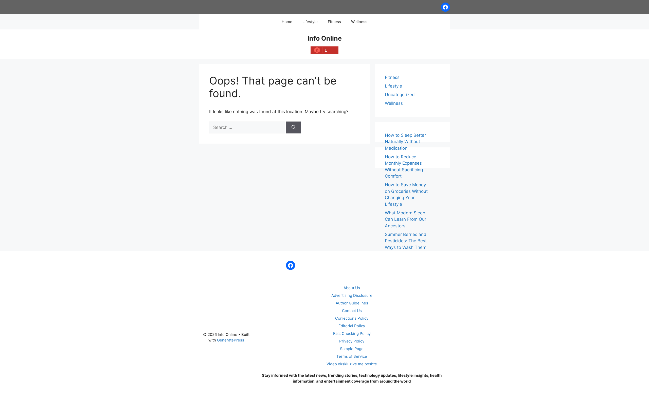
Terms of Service (351, 356)
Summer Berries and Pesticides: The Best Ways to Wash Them (406, 241)
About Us (352, 287)
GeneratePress (230, 340)
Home (287, 21)
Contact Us (352, 310)
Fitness (334, 21)
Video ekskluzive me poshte (352, 364)
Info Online (325, 38)
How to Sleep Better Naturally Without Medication (405, 142)
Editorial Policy (351, 325)
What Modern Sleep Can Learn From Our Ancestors (405, 219)
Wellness (359, 21)
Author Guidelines (352, 303)
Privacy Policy (351, 341)
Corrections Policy (351, 318)
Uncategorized (400, 94)
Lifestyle (310, 21)
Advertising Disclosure (351, 295)
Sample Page (352, 348)
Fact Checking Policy (352, 333)
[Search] (293, 128)
